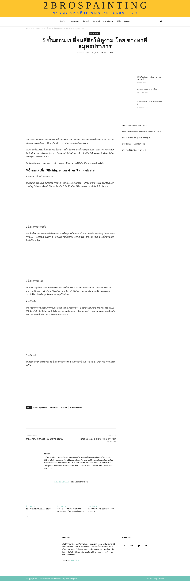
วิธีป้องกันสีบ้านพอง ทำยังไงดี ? (134, 126)
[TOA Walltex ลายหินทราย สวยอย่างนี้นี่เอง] (128, 80)
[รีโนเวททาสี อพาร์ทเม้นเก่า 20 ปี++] (40, 494)
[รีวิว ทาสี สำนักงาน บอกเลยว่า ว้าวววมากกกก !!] (102, 494)
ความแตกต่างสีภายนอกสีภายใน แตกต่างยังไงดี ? (141, 132)
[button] (161, 21)
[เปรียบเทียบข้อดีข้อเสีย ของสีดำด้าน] (128, 105)
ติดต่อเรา (127, 21)
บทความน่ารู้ (75, 21)
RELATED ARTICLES (61, 482)
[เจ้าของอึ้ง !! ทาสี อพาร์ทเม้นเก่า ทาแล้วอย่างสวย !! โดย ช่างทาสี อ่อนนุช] (71, 494)
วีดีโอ (119, 21)
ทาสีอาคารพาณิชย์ (76, 407)
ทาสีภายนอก (54, 407)
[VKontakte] (145, 545)
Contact (161, 579)
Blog (155, 579)
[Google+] (131, 545)
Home (28, 28)
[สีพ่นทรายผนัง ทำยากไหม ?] (128, 92)
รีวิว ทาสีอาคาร (38, 28)
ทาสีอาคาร (64, 407)
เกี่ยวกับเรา (63, 21)
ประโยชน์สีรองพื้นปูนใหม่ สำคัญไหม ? (137, 138)
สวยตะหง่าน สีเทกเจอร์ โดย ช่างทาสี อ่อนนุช (44, 439)
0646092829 (75, 560)
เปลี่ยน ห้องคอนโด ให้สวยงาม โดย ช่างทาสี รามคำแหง (98, 440)
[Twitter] (138, 545)
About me (148, 579)
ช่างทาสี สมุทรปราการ (40, 407)
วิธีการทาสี (96, 21)
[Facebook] (124, 545)
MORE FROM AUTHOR (79, 482)
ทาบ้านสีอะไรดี (108, 21)
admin (81, 53)
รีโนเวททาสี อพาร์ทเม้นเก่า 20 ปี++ (38, 509)
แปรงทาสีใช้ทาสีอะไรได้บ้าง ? (134, 150)
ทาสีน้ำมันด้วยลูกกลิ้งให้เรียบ (133, 144)
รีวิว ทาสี (86, 21)
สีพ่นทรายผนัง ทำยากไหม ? (148, 89)
